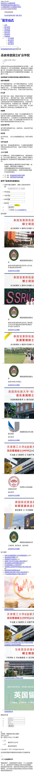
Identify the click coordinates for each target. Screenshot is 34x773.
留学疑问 (7, 34)
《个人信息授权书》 (20, 210)
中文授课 (11, 38)
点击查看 (17, 271)
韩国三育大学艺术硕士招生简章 (15, 561)
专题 (17, 15)
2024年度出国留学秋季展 (9, 9)
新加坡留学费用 (10, 557)
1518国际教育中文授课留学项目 (11, 7)
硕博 (10, 15)
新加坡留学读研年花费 (17, 175)
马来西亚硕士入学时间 (12, 565)
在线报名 (7, 36)
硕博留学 (6, 49)
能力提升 (11, 40)
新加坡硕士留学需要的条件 (13, 563)
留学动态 (7, 32)
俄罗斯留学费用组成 (11, 570)
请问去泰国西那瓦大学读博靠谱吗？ (16, 555)
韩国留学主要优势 (11, 559)
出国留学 (11, 42)
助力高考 (11, 44)
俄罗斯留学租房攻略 (16, 177)
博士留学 (7, 29)
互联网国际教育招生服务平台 (10, 5)
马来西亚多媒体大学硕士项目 (15, 574)
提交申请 (11, 207)
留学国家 (7, 31)
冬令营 (6, 15)
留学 (13, 15)
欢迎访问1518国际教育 (8, 3)
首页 (20, 15)
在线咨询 (11, 271)
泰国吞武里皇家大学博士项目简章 (16, 572)
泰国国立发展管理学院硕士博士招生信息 (18, 567)
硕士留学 (7, 27)
